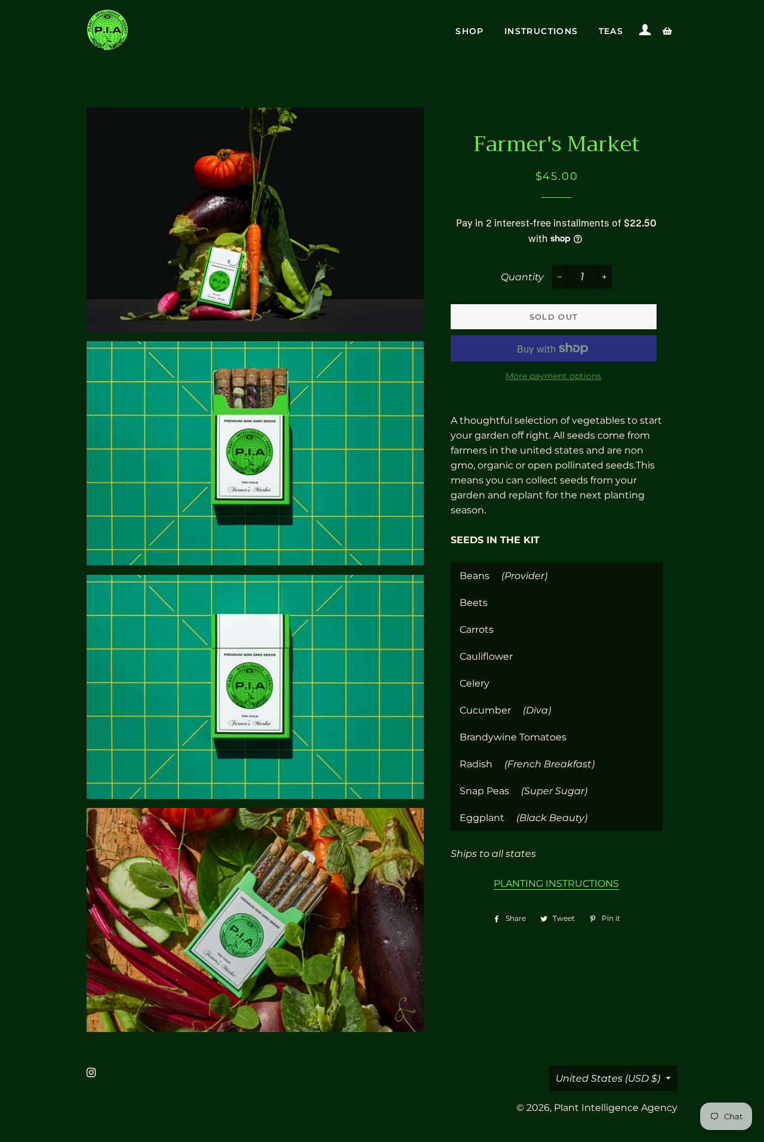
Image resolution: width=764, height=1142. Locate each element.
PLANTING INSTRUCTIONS (556, 883)
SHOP (469, 31)
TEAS (611, 31)
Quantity (522, 277)
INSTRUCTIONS (541, 31)
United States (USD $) (608, 1078)
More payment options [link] (553, 376)
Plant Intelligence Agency (615, 1107)
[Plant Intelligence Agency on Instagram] (92, 1073)
